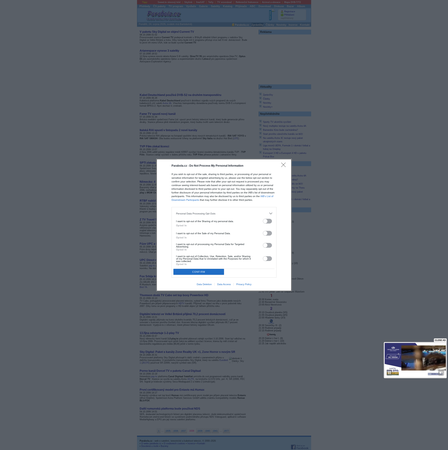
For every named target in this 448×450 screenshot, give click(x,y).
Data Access (224, 284)
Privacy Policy (243, 284)
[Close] (284, 166)
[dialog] (224, 225)
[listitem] (224, 213)
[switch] (267, 221)
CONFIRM (198, 272)
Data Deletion (204, 284)
